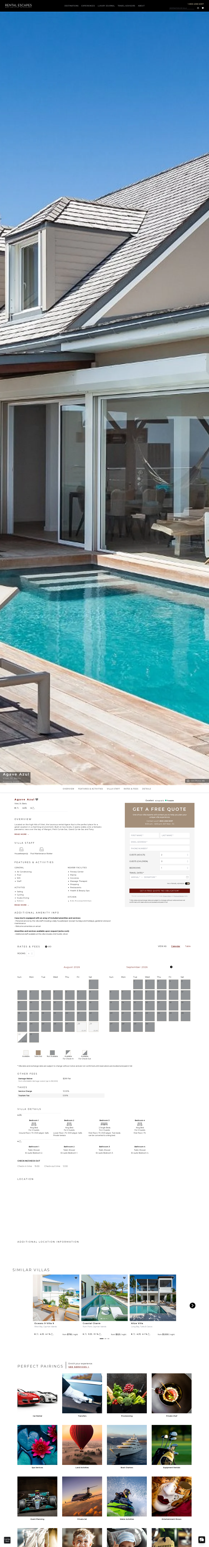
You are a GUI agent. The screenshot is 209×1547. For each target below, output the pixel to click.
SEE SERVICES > (78, 1367)
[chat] (201, 1539)
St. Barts (15, 778)
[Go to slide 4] (57, 1318)
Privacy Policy (167, 896)
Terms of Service (179, 896)
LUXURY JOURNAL (106, 6)
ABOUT (141, 6)
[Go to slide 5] (59, 1318)
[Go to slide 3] (56, 1318)
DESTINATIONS (71, 6)
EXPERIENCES (88, 6)
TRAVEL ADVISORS (126, 6)
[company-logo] (18, 6)
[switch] (187, 883)
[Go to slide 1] (52, 1318)
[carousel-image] (56, 1298)
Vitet (6, 778)
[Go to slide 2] (54, 1318)
